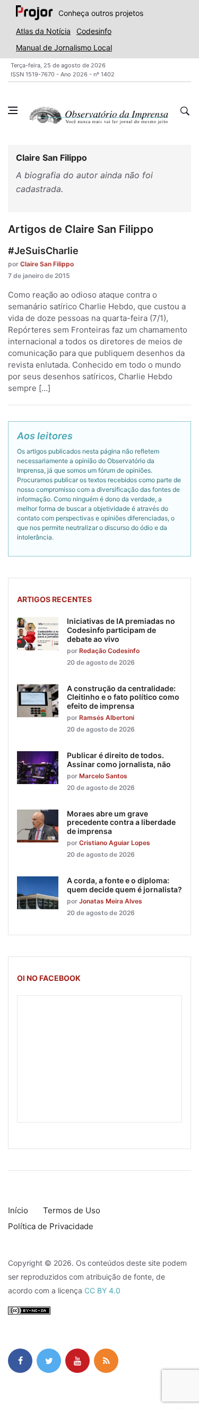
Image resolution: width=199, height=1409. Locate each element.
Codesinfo (93, 31)
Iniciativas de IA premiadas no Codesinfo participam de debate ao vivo (121, 629)
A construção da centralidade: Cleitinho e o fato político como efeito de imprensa (123, 697)
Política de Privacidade (50, 1226)
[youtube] (77, 1361)
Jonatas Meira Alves (110, 901)
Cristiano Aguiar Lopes (114, 843)
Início (18, 1210)
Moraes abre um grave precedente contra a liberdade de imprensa (121, 822)
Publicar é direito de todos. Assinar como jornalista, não (119, 760)
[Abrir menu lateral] (13, 110)
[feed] (106, 1361)
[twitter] (49, 1361)
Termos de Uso (71, 1210)
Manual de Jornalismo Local (64, 47)
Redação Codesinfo (109, 651)
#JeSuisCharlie (43, 250)
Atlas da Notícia (43, 31)
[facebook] (20, 1361)
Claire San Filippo (47, 264)
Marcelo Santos (103, 776)
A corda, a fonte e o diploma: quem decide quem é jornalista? (124, 885)
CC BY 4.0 (102, 1290)
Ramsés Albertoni (106, 717)
